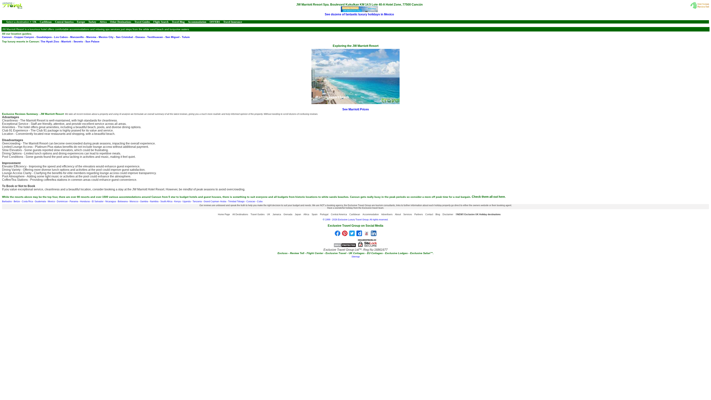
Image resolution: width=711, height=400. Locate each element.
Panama (74, 201)
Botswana (123, 201)
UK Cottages (357, 253)
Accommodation (197, 22)
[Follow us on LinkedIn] (373, 235)
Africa (103, 22)
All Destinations (240, 214)
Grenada (287, 214)
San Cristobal (124, 37)
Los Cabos (61, 37)
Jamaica (277, 214)
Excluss (283, 253)
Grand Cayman (211, 201)
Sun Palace (92, 41)
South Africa (166, 201)
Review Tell (297, 253)
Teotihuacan (155, 37)
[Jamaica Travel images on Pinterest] (345, 235)
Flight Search (160, 22)
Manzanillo (77, 37)
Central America (64, 22)
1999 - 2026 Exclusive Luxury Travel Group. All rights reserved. (356, 219)
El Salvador (98, 201)
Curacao (250, 201)
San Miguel (172, 37)
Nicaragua (110, 201)
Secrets (78, 41)
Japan (298, 214)
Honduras (85, 201)
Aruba (223, 201)
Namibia (154, 201)
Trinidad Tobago (236, 201)
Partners (418, 214)
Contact (429, 214)
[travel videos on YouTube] (366, 235)
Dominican (62, 201)
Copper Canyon (24, 37)
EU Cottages (375, 253)
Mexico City (106, 37)
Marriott (66, 41)
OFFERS (215, 22)
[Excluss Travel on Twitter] (352, 235)
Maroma (91, 37)
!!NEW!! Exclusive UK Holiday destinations (478, 214)
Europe (81, 22)
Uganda (187, 201)
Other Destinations (120, 22)
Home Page (224, 214)
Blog (437, 214)
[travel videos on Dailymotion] (359, 235)
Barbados (7, 201)
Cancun (7, 37)
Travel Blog (178, 22)
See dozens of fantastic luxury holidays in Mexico (359, 14)
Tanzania (197, 201)
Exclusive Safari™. (422, 253)
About (398, 214)
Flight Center (315, 253)
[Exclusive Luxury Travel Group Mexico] (12, 7)
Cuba (260, 201)
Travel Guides (142, 22)
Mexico (51, 201)
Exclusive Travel (336, 253)
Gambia (144, 201)
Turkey (92, 22)
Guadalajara (44, 37)
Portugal (324, 214)
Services (407, 214)
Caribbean (46, 22)
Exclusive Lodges (396, 253)
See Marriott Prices (355, 109)
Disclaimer (448, 214)
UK (34, 22)
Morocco (134, 201)
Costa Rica (27, 201)
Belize (17, 201)
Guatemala (40, 201)
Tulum (186, 37)
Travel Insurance (232, 22)
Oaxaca (140, 37)
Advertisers (387, 214)
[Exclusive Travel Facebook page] (337, 235)
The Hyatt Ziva (50, 41)
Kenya (177, 201)
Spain (315, 214)
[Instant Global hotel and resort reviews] (699, 7)
